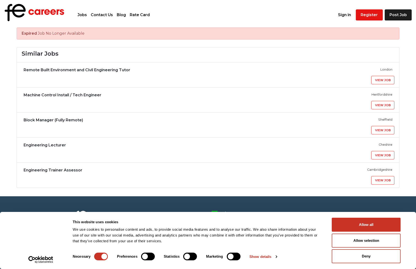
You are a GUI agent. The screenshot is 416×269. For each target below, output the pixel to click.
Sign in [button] (344, 15)
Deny (366, 256)
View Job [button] (383, 80)
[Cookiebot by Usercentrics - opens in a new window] (41, 259)
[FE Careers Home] (34, 12)
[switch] (148, 256)
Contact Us (102, 15)
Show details (260, 257)
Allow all (366, 225)
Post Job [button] (398, 15)
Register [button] (369, 15)
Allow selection (366, 240)
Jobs (82, 15)
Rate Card (140, 15)
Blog (121, 15)
